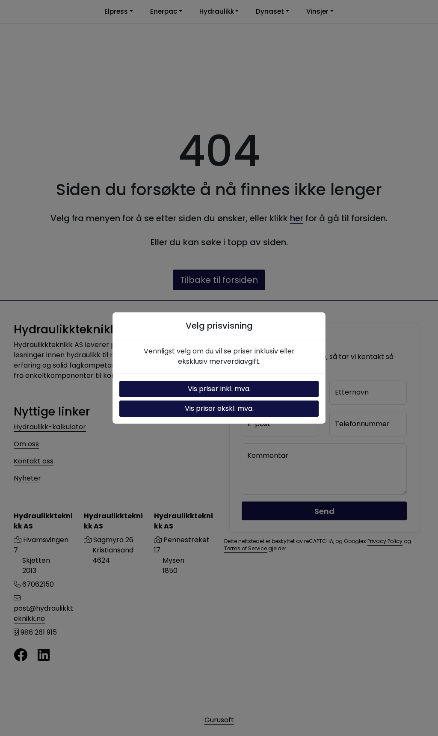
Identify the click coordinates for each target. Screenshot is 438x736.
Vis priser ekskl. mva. (219, 408)
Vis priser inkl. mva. (219, 389)
